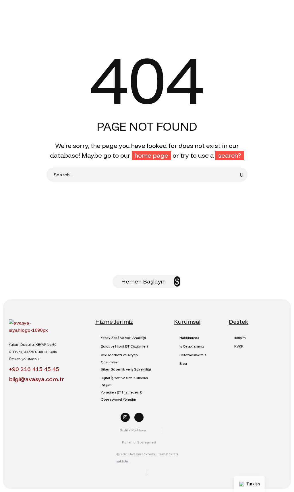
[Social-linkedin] (139, 417)
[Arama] (241, 174)
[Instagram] (125, 417)
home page (151, 155)
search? (229, 155)
